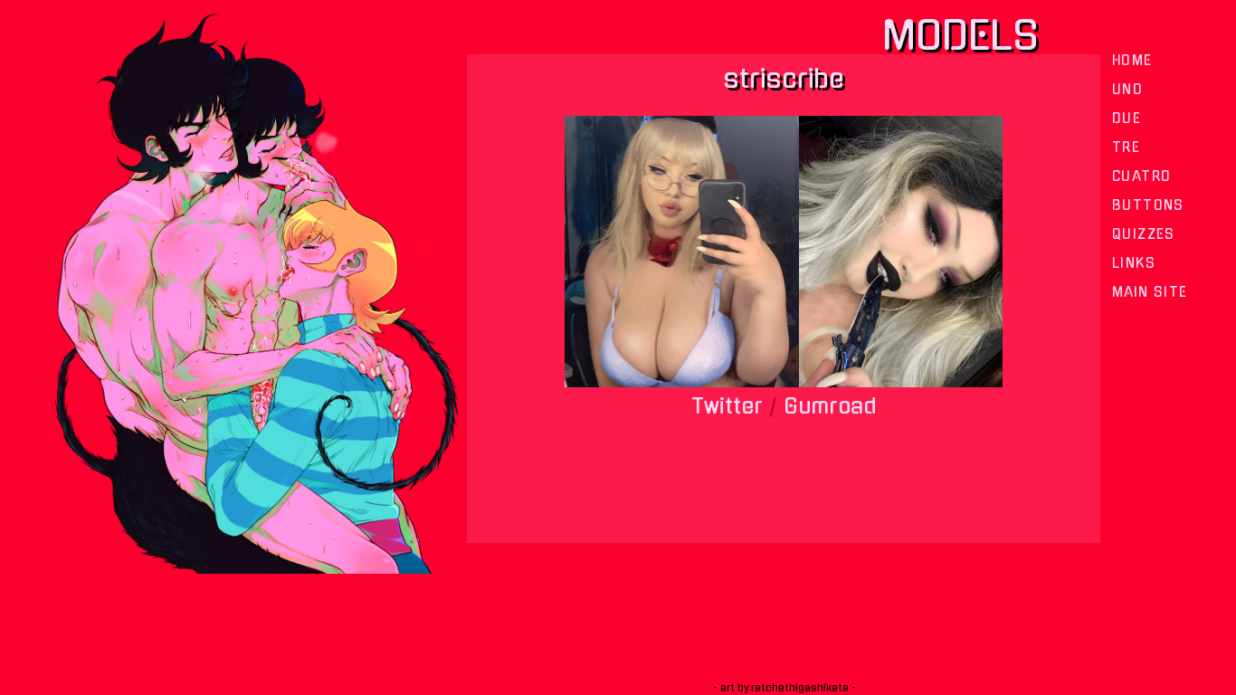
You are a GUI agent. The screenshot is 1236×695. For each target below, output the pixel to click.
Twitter (727, 405)
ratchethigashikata (800, 688)
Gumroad (830, 405)
